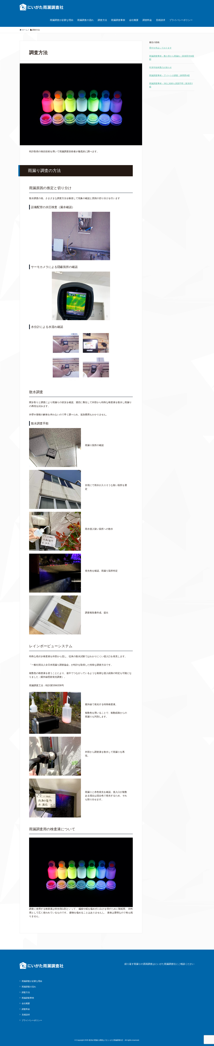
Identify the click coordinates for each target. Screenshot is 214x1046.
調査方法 (102, 20)
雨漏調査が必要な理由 (61, 20)
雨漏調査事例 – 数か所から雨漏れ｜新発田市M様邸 (171, 57)
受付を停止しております (160, 48)
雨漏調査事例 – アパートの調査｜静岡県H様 (169, 75)
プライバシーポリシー (181, 20)
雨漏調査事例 (118, 20)
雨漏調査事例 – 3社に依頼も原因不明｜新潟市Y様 (171, 85)
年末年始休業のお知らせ (160, 67)
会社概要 (133, 20)
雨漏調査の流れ (85, 20)
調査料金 (147, 20)
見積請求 (160, 20)
